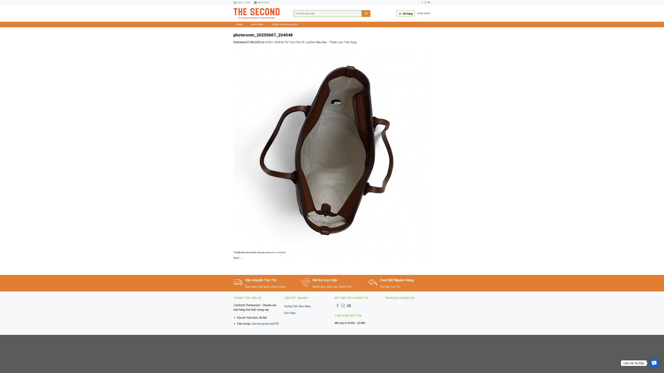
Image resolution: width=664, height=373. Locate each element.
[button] (654, 363)
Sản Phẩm (257, 24)
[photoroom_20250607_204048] (332, 146)
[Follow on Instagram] (426, 2)
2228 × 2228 (273, 42)
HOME (239, 24)
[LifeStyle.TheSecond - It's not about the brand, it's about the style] (260, 13)
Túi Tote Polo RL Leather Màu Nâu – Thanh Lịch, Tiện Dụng (320, 42)
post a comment (277, 252)
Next (238, 258)
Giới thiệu (290, 313)
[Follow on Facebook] (422, 2)
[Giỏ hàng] (400, 14)
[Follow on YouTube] (429, 2)
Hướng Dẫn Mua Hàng (284, 24)
